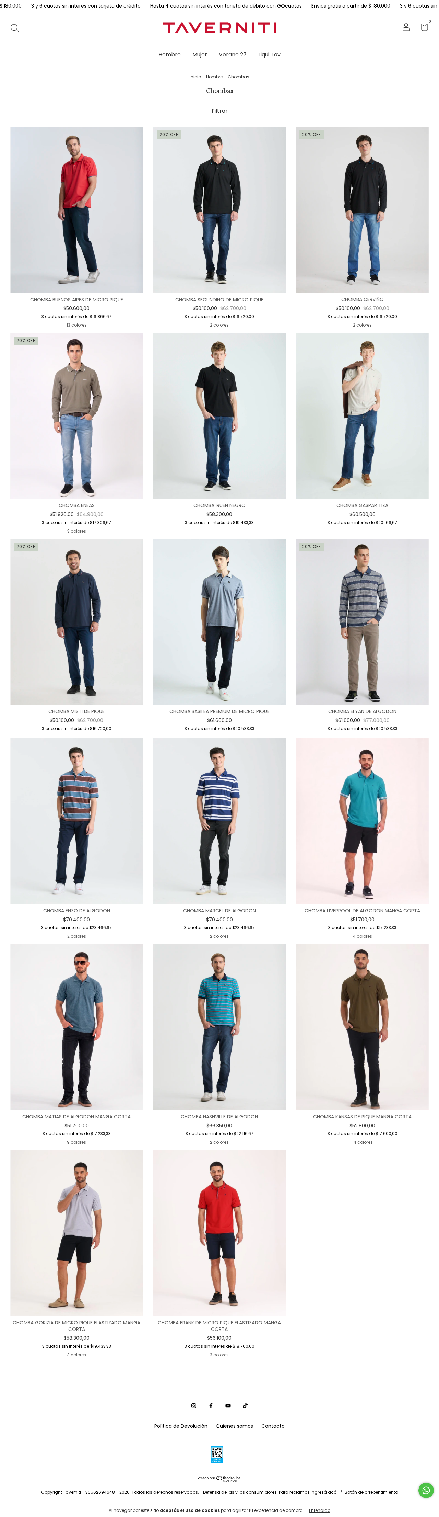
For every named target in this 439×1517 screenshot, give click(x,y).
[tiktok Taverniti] (245, 1406)
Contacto (273, 1426)
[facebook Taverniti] (211, 1406)
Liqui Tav (269, 54)
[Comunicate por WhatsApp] (426, 1490)
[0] (422, 28)
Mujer (199, 54)
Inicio (195, 77)
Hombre (169, 54)
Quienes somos (234, 1426)
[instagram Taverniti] (194, 1406)
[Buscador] (17, 28)
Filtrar (220, 111)
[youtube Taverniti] (228, 1406)
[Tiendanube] (219, 1480)
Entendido (319, 1510)
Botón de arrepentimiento (371, 1492)
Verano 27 (233, 54)
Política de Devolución (180, 1426)
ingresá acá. (324, 1492)
